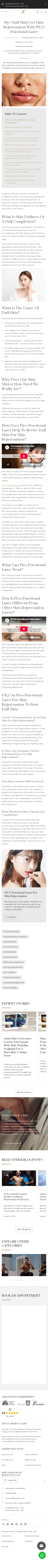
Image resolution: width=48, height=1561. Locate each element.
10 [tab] (28, 1280)
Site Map (5, 1546)
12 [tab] (33, 1280)
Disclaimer (29, 1541)
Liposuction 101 (7, 1454)
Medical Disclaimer (32, 1536)
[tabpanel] (24, 1265)
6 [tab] (19, 1280)
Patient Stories (30, 1460)
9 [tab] (26, 1280)
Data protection (8, 1541)
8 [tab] (24, 1280)
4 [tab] (15, 1280)
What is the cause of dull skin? (18, 127)
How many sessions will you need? (20, 176)
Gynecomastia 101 (31, 1454)
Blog (3, 1465)
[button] (8, 11)
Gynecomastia (9, 1190)
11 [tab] (31, 1280)
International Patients (33, 1465)
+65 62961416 (20, 1488)
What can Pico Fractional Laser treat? (21, 145)
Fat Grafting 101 (7, 1460)
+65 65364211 (10, 1488)
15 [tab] (40, 1280)
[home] (23, 11)
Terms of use (6, 1536)
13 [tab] (35, 1280)
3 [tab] (13, 1280)
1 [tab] (8, 1280)
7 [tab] (22, 1280)
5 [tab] (17, 1280)
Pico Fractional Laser (11, 485)
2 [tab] (10, 1280)
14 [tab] (37, 1280)
